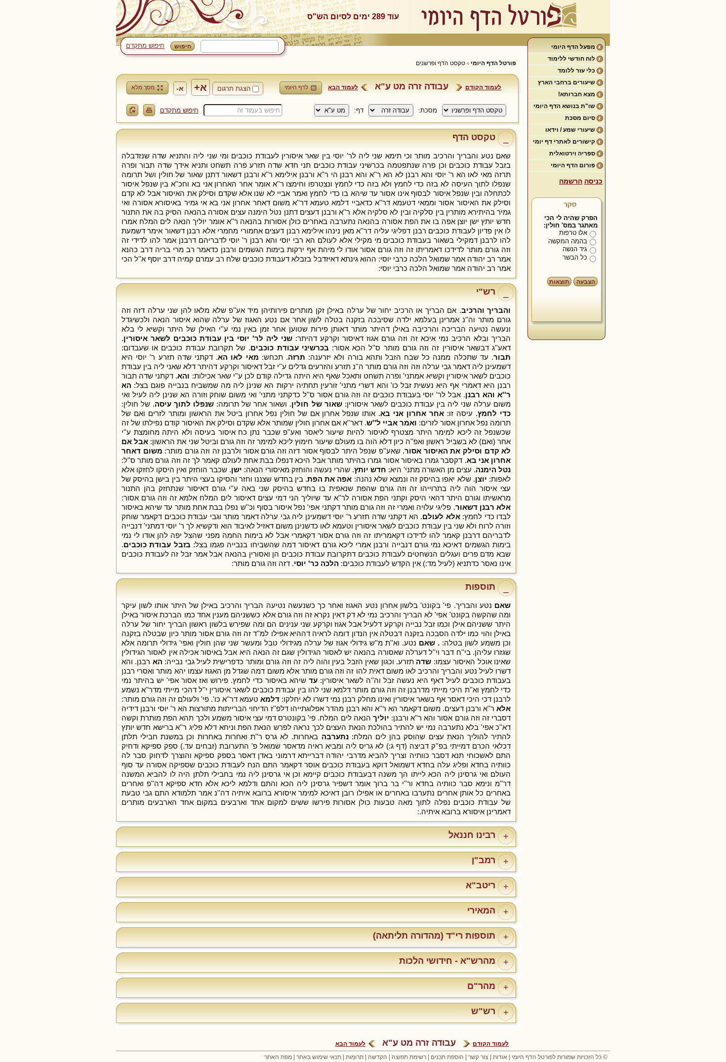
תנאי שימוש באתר (318, 1057)
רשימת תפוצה (409, 1057)
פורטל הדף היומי (493, 63)
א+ (200, 87)
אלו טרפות (573, 232)
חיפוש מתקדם (145, 45)
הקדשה (377, 1057)
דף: (358, 110)
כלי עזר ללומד (576, 70)
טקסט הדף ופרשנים (440, 63)
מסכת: (427, 110)
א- (180, 88)
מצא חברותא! (576, 94)
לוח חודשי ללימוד (571, 58)
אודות (500, 1057)
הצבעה (585, 281)
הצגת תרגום (233, 88)
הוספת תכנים (447, 1057)
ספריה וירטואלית (572, 153)
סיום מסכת (580, 117)
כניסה (593, 181)
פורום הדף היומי (573, 165)
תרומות (354, 1057)
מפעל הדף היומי (573, 46)
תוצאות (559, 281)
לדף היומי (296, 87)
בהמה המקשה (567, 241)
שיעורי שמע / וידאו (570, 129)
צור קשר (478, 1057)
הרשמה (570, 181)
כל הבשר (575, 257)
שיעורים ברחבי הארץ (566, 82)
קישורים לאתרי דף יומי (564, 141)
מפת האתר (278, 1057)
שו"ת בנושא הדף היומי (564, 106)
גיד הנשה (575, 249)
